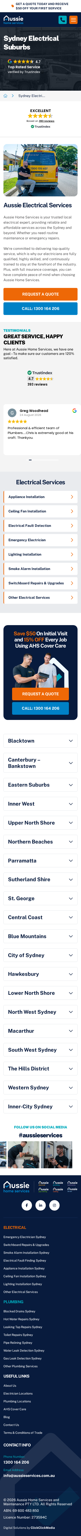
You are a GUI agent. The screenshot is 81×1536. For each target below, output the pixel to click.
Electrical (14, 1227)
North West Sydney (32, 1012)
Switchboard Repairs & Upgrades (36, 583)
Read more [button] (16, 449)
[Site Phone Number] (63, 20)
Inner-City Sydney (30, 1106)
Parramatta (22, 860)
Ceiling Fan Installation (27, 511)
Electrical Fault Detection (29, 526)
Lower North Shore (31, 993)
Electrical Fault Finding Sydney (24, 1260)
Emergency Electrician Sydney (24, 1237)
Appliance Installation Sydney (23, 1268)
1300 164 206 (16, 1462)
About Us (9, 1385)
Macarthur (21, 1031)
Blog (6, 1417)
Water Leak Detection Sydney (23, 1350)
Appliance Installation (26, 497)
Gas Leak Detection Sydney (22, 1358)
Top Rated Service (24, 67)
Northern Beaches (30, 842)
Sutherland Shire (29, 879)
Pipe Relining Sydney (17, 1342)
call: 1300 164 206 (40, 308)
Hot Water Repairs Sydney (21, 1319)
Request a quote (40, 294)
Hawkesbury (23, 974)
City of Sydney (26, 955)
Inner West (21, 804)
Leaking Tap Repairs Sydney (22, 1327)
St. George (21, 898)
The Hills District (28, 1068)
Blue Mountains (27, 936)
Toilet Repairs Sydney (18, 1335)
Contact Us (11, 1425)
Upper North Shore (31, 823)
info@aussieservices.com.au (29, 1475)
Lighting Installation (24, 554)
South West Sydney (32, 1050)
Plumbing (13, 1302)
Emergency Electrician (27, 540)
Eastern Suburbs (29, 785)
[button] (40, 119)
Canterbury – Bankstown (24, 763)
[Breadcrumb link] (5, 96)
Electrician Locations (18, 1393)
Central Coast (25, 917)
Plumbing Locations (17, 1401)
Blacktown (21, 741)
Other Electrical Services (29, 597)
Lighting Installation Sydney (22, 1284)
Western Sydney (28, 1087)
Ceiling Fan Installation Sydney (24, 1276)
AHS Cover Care (14, 1409)
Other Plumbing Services (20, 1366)
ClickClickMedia (43, 1527)
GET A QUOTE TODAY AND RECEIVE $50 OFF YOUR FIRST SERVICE (42, 6)
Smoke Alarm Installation (29, 569)
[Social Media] (27, 1205)
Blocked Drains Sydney (19, 1311)
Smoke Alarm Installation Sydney (26, 1252)
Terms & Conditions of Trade (22, 1432)
